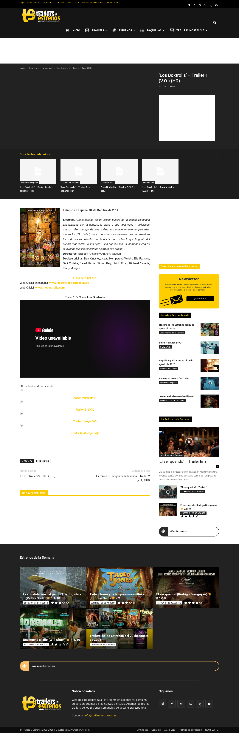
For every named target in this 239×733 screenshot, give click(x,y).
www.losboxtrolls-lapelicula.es (69, 282)
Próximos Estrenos (43, 665)
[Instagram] (199, 5)
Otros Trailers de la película (35, 154)
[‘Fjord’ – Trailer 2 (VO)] (210, 347)
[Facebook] (194, 5)
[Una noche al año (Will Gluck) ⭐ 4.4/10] (53, 628)
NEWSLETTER (113, 2)
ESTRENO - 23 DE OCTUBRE (172, 400)
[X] (211, 5)
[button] (214, 22)
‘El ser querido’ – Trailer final (183, 461)
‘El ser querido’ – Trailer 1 (193, 487)
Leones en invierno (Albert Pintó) (176, 396)
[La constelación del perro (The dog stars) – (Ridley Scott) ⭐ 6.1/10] (53, 587)
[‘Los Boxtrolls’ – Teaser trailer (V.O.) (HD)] (160, 171)
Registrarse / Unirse (29, 2)
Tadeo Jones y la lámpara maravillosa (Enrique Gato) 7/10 (117, 596)
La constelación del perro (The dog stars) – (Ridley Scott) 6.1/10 (53, 596)
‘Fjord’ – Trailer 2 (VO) (170, 342)
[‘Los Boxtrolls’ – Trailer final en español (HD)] (38, 171)
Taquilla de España (168, 368)
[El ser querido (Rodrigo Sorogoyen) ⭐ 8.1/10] (168, 509)
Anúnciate (47, 2)
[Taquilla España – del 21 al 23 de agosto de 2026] (210, 365)
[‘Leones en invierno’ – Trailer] (210, 383)
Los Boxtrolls (42, 460)
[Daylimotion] (188, 3)
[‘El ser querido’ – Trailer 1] (168, 491)
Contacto (60, 2)
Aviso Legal (73, 2)
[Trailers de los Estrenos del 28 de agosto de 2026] (210, 329)
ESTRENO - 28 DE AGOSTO (193, 513)
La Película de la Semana (175, 419)
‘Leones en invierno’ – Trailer (174, 378)
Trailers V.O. (108, 182)
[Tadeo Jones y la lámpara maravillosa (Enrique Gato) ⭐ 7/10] (119, 587)
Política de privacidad (92, 2)
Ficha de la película (85, 277)
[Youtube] (216, 5)
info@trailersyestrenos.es (100, 715)
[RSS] (205, 5)
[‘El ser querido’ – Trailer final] (189, 442)
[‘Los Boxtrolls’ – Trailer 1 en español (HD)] (78, 171)
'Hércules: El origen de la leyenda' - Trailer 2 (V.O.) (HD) (123, 478)
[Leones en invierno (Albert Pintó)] (210, 401)
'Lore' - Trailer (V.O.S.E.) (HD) (37, 476)
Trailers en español (29, 182)
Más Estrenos (178, 531)
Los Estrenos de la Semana (172, 332)
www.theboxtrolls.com (50, 287)
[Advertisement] (119, 50)
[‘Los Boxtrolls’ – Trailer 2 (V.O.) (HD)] (119, 171)
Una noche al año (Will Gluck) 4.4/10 (51, 640)
